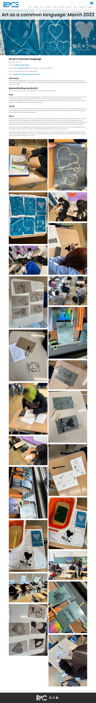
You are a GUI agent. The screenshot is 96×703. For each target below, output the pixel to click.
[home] (11, 5)
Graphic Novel (82, 7)
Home (30, 7)
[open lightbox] (28, 165)
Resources (61, 7)
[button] (55, 7)
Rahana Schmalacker (22, 65)
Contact (75, 7)
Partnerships (48, 7)
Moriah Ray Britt (23, 68)
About (42, 7)
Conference (36, 7)
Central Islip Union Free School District (26, 74)
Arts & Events (69, 7)
